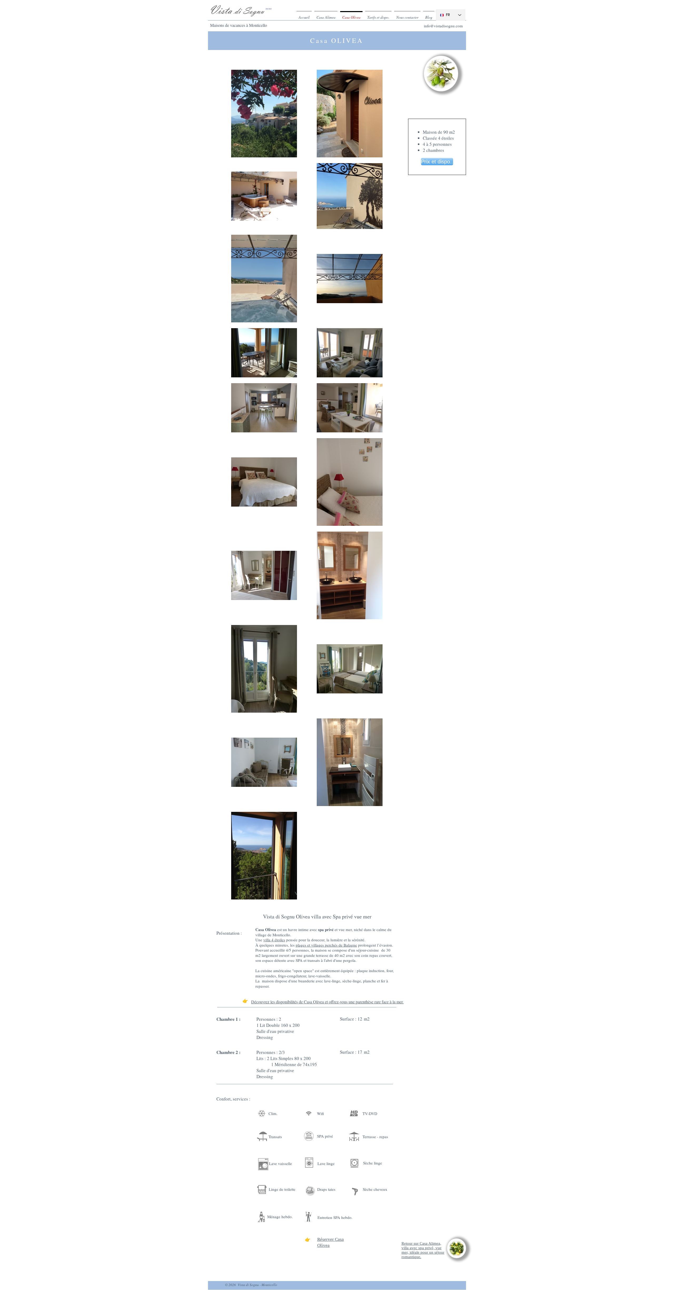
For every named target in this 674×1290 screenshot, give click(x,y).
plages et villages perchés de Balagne (326, 945)
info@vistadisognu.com (443, 25)
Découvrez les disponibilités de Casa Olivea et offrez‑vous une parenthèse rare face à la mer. (327, 1001)
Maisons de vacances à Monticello (238, 25)
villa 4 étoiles (274, 939)
